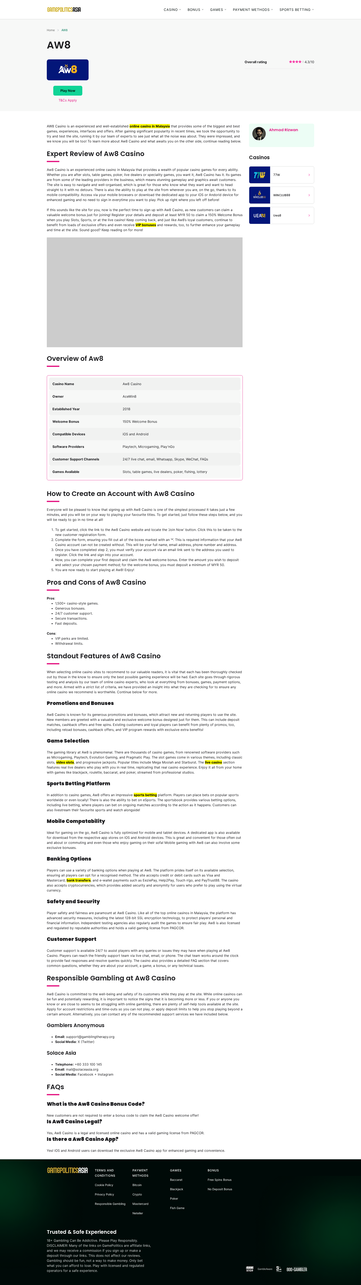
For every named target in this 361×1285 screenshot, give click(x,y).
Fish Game (177, 1208)
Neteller (137, 1213)
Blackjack (176, 1189)
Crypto (137, 1194)
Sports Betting (295, 10)
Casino (171, 10)
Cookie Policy (104, 1185)
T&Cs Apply (67, 100)
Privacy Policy (104, 1194)
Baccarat (176, 1179)
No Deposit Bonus (220, 1189)
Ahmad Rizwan (283, 129)
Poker (174, 1198)
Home (51, 30)
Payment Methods (251, 10)
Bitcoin (137, 1185)
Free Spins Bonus (220, 1179)
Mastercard (140, 1204)
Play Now (67, 90)
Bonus (194, 10)
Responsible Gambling (110, 1204)
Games (216, 10)
